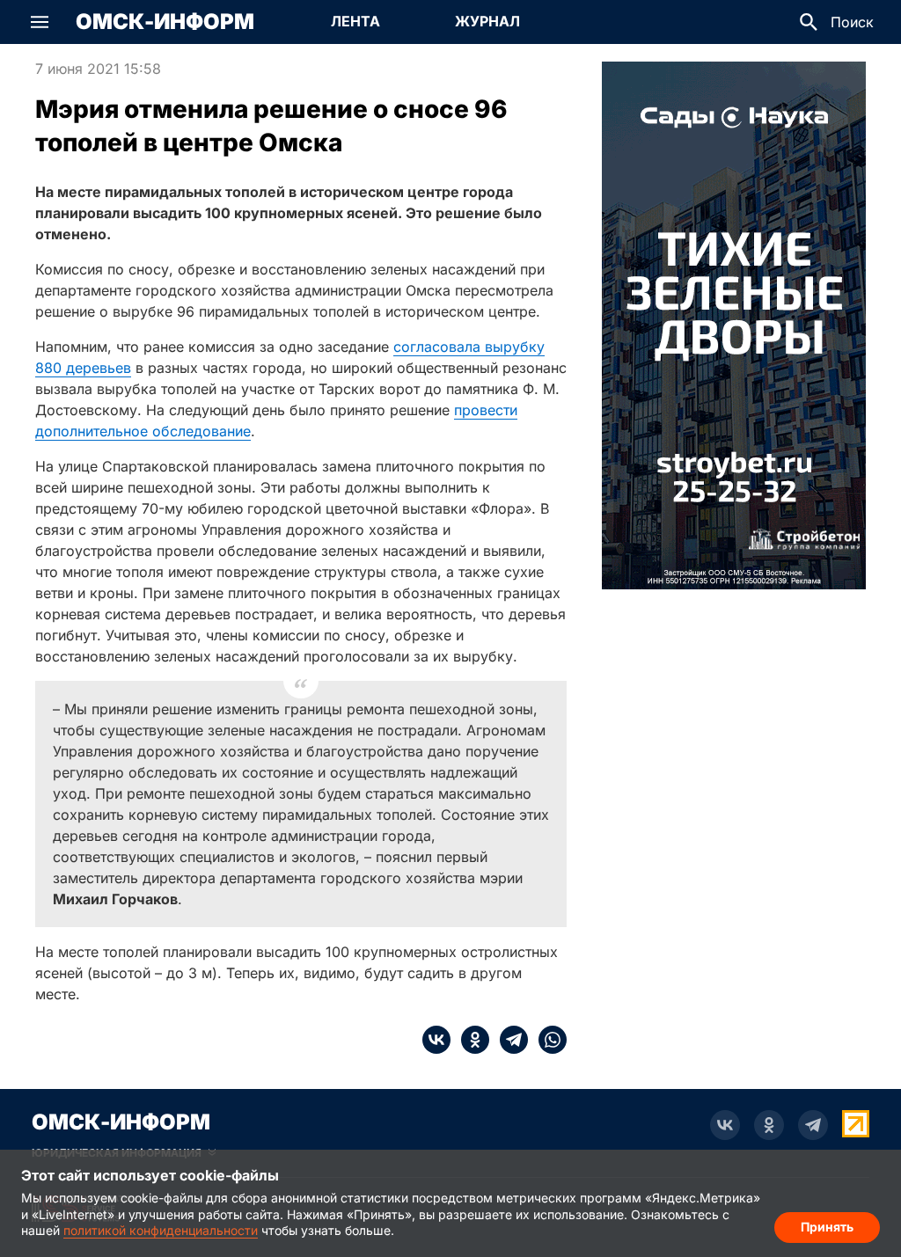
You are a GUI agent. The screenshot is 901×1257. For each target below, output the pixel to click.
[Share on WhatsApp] (547, 1040)
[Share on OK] (469, 1040)
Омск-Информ (165, 22)
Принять (827, 1226)
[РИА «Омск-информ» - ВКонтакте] (725, 1125)
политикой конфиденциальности (160, 1230)
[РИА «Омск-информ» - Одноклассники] (769, 1125)
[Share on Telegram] (508, 1040)
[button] (40, 22)
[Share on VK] (436, 1040)
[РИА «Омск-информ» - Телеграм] (813, 1125)
